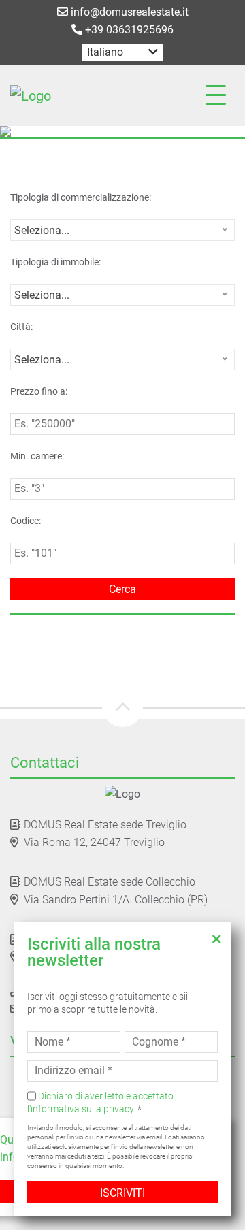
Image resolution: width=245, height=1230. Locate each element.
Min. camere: (37, 456)
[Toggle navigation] (216, 95)
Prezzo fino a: (38, 391)
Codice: (25, 520)
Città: (21, 326)
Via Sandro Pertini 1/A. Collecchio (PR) (116, 899)
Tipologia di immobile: (55, 262)
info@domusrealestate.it (128, 11)
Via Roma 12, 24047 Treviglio (94, 842)
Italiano (105, 52)
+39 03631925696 (128, 29)
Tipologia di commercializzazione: (80, 197)
